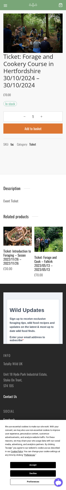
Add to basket (33, 128)
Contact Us (10, 396)
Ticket (32, 144)
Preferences (33, 482)
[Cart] (61, 5)
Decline (33, 473)
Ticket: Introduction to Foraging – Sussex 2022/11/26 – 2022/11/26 (17, 257)
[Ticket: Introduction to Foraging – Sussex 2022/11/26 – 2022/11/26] (17, 236)
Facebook (9, 419)
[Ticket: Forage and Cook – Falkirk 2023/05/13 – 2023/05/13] (48, 239)
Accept (33, 465)
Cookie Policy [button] (17, 451)
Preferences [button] (29, 455)
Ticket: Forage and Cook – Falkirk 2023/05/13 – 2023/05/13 (45, 263)
